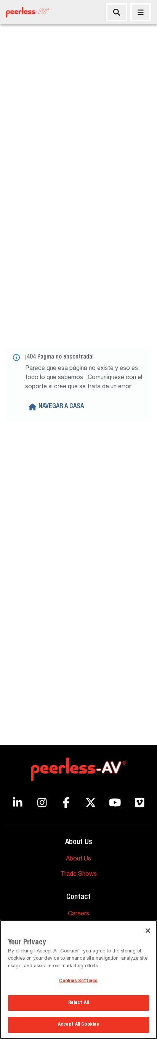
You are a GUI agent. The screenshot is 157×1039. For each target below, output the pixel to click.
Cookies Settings (78, 981)
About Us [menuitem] (78, 859)
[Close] (147, 930)
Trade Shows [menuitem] (79, 875)
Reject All (78, 1002)
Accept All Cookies (78, 1024)
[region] (78, 979)
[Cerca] (140, 12)
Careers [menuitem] (78, 914)
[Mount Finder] (116, 12)
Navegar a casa (61, 406)
